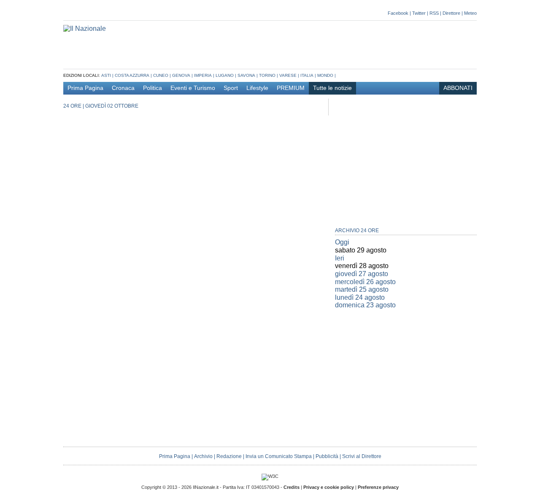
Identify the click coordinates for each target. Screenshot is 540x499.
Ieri (339, 258)
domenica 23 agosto (365, 305)
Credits (292, 487)
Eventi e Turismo (192, 88)
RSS (434, 13)
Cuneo (160, 75)
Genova (181, 75)
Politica (152, 88)
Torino (267, 75)
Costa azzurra (132, 75)
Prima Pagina (85, 88)
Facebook (398, 13)
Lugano (225, 75)
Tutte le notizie (332, 88)
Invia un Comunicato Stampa (279, 456)
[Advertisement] (323, 44)
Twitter (419, 13)
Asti (106, 75)
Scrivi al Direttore (361, 456)
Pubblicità (327, 456)
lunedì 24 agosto (360, 297)
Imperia (203, 75)
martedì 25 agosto (362, 289)
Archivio (203, 456)
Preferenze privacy (378, 487)
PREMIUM (291, 88)
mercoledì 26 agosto (365, 281)
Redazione (229, 456)
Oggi (342, 242)
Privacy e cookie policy (328, 487)
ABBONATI (457, 88)
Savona (246, 75)
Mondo (325, 75)
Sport (231, 88)
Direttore (451, 13)
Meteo (470, 13)
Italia (306, 75)
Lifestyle (257, 88)
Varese (288, 75)
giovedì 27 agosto (361, 273)
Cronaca (123, 88)
